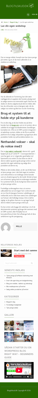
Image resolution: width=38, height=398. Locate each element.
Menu (34, 15)
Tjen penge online (12, 308)
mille (2, 30)
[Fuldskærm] (31, 377)
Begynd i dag (14, 22)
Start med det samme (25, 251)
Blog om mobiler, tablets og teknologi (19, 283)
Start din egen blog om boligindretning (19, 281)
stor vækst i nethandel (13, 151)
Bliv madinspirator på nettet (15, 286)
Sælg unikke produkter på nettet (17, 289)
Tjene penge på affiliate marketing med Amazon (19, 277)
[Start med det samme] (6, 253)
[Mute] (28, 377)
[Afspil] (7, 377)
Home (6, 22)
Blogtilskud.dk (12, 390)
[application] (19, 370)
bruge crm (15, 125)
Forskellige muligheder (13, 305)
